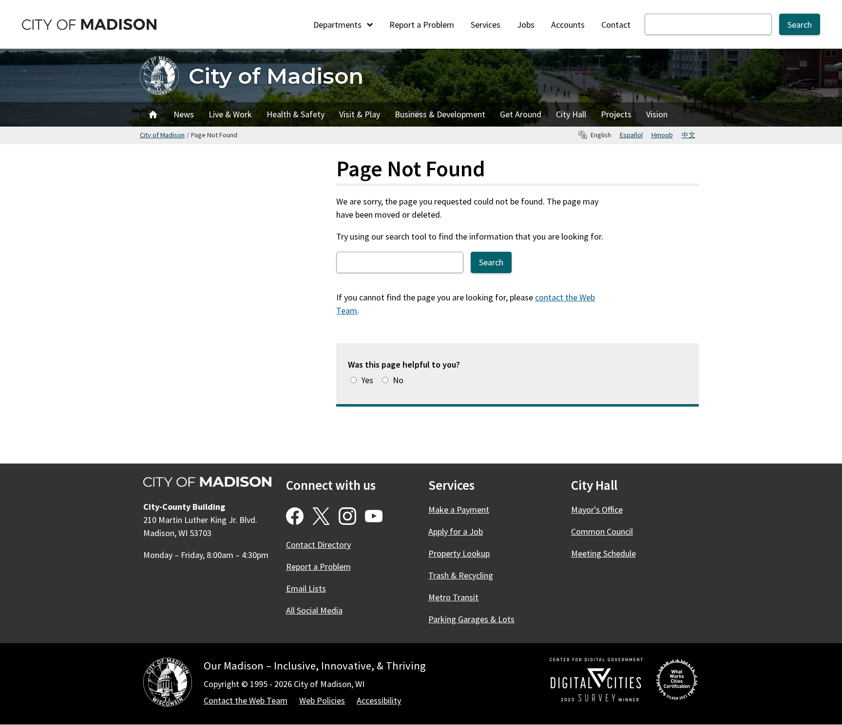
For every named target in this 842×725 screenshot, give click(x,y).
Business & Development (440, 114)
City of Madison (276, 75)
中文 (688, 134)
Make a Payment (458, 509)
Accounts (568, 24)
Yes (367, 380)
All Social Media (314, 610)
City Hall (571, 114)
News (183, 114)
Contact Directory (318, 544)
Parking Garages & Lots (471, 619)
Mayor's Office (597, 509)
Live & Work (230, 114)
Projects (616, 114)
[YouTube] (374, 516)
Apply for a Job (455, 531)
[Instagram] (347, 516)
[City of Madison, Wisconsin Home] (167, 684)
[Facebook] (295, 516)
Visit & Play (359, 114)
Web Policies (322, 700)
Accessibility (379, 700)
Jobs (526, 24)
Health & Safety (296, 114)
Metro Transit (453, 597)
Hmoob (662, 134)
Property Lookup (459, 553)
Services (485, 24)
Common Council (602, 531)
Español (631, 134)
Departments (338, 24)
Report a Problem (421, 24)
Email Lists (306, 588)
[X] (321, 516)
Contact (616, 24)
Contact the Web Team (245, 700)
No (398, 380)
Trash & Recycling (460, 575)
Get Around (520, 114)
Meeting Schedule (603, 553)
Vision (657, 114)
